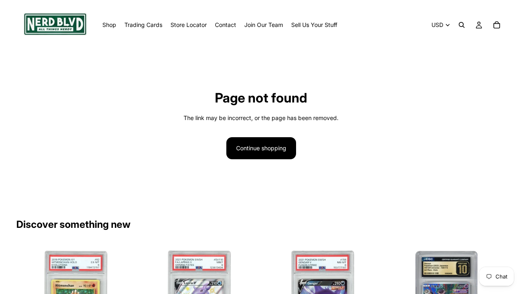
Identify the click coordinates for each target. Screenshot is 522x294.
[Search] (462, 25)
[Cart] (497, 25)
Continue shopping (261, 148)
